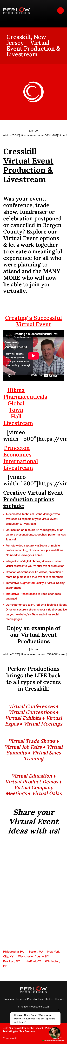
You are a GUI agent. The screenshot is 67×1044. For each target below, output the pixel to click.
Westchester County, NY (33, 956)
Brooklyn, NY (11, 961)
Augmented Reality (32, 583)
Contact (59, 999)
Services (21, 999)
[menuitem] (8, 999)
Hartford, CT (33, 961)
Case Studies (45, 999)
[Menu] (60, 10)
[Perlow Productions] (16, 10)
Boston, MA (36, 951)
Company (8, 999)
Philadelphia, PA (13, 951)
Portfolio (32, 999)
